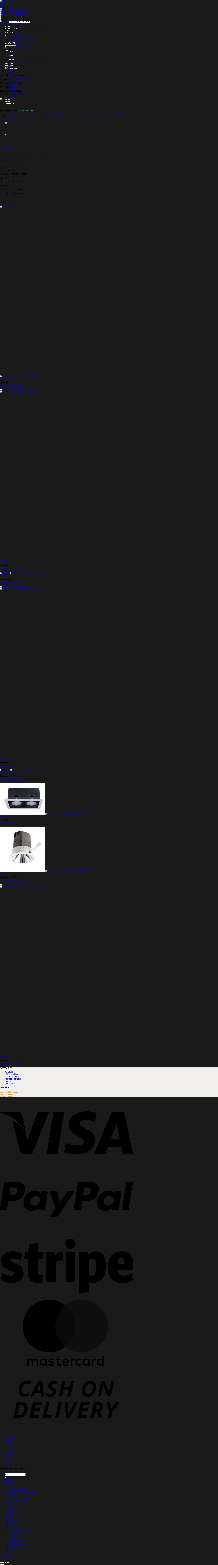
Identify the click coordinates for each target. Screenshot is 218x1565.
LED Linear (9, 1447)
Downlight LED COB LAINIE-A (12, 569)
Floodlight (13, 1543)
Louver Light (14, 1547)
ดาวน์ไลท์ (113, 115)
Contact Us (9, 1465)
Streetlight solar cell (17, 89)
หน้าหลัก (3, 24)
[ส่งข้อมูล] (5, 1477)
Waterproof (13, 97)
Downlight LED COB (17, 39)
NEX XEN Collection (17, 53)
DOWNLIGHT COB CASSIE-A (12, 780)
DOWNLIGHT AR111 (17, 37)
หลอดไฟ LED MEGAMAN (19, 46)
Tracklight (8, 1081)
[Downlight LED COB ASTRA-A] (10, 45)
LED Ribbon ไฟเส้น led (14, 1076)
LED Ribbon (10, 1449)
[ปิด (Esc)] (8, 1562)
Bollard (12, 70)
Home (7, 26)
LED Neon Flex (15, 1510)
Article (7, 1462)
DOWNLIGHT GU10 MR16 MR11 (22, 41)
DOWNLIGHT (48, 115)
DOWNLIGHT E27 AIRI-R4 (11, 583)
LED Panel (9, 59)
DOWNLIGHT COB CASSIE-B (12, 766)
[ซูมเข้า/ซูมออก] (1, 1562)
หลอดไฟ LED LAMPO (18, 49)
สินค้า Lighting (10, 1457)
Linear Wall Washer (17, 80)
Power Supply (14, 1525)
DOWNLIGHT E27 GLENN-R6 (12, 386)
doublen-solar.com (8, 1094)
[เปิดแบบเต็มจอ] (3, 1562)
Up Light (12, 1529)
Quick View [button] (4, 378)
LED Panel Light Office (18, 1514)
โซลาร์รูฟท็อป (10, 1083)
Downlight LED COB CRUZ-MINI (13, 881)
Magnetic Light (10, 1438)
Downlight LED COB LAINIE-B (12, 1064)
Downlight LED (61, 115)
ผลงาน (7, 1460)
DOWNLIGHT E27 (16, 35)
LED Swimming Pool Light (19, 78)
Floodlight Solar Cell (17, 93)
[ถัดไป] (3, 1564)
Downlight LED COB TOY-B (96, 115)
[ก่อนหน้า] (1, 1564)
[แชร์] (5, 1562)
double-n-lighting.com (9, 1092)
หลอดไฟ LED (10, 1444)
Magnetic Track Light (13, 1079)
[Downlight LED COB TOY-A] (10, 57)
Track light (9, 1440)
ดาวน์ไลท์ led (123, 115)
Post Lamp (13, 1535)
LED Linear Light (11, 1074)
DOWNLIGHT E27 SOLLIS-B (12, 824)
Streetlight (13, 1539)
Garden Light (14, 74)
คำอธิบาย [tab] (8, 148)
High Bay (13, 85)
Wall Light (8, 1453)
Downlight (9, 32)
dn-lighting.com (7, 1096)
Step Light (9, 65)
